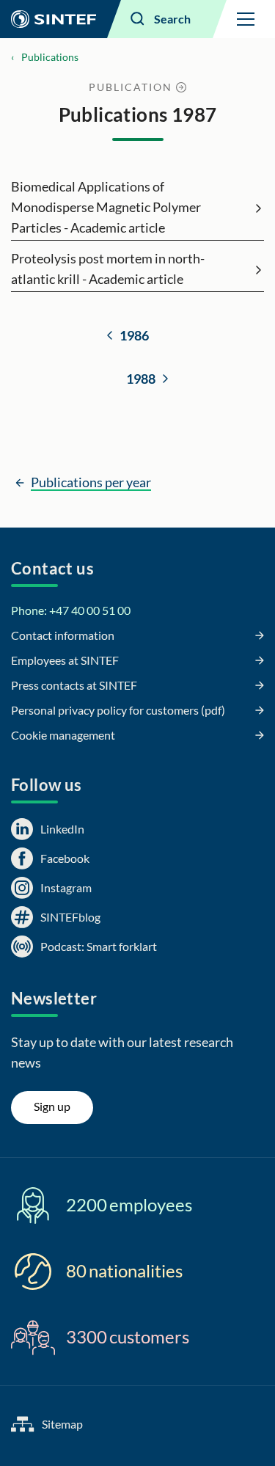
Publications (49, 57)
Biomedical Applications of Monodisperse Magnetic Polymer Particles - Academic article (106, 207)
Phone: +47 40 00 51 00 (71, 610)
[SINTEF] (53, 19)
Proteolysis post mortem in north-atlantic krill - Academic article (108, 268)
